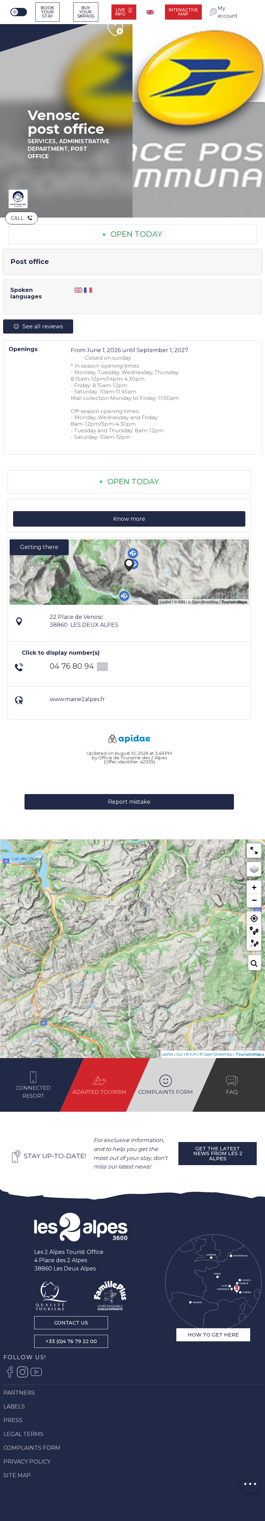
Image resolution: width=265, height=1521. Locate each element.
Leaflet (167, 1054)
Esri (179, 1054)
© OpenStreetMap (216, 1054)
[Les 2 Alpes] (80, 1227)
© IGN (191, 1054)
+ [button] (254, 887)
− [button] (254, 900)
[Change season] (19, 12)
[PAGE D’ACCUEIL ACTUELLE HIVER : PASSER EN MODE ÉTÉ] (18, 12)
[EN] (150, 12)
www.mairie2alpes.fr (77, 699)
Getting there (39, 547)
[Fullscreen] (254, 850)
